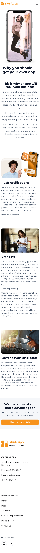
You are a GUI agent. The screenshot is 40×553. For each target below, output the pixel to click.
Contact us (6, 526)
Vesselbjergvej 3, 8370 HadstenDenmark (15, 463)
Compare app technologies (13, 516)
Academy (5, 511)
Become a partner (9, 496)
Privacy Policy (7, 521)
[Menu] (37, 3)
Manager (5, 501)
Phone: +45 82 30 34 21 (11, 470)
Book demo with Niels (20, 422)
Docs (3, 506)
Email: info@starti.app (10, 475)
